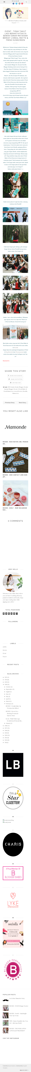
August (8, 691)
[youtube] (22, 4)
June (7, 694)
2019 (8, 387)
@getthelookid (9, 352)
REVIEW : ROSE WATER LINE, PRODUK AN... (15, 443)
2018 (6, 725)
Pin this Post (16, 382)
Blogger (11, 389)
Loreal (16, 391)
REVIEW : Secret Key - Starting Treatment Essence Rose (12, 713)
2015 (6, 733)
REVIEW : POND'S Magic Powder (18, 1006)
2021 (6, 679)
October (8, 687)
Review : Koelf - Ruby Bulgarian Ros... (15, 509)
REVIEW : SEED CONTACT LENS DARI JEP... (15, 476)
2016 (6, 730)
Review (20, 391)
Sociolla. (16, 347)
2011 (6, 742)
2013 (6, 737)
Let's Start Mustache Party (17, 998)
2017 (6, 728)
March (8, 701)
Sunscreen (15, 393)
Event (15, 389)
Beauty (12, 387)
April (7, 699)
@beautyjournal (19, 352)
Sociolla (25, 391)
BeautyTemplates (11, 1065)
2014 (6, 735)
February (8, 703)
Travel (4, 656)
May (7, 696)
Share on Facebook (16, 375)
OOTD (4, 647)
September (9, 689)
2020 (6, 682)
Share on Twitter (16, 379)
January (8, 723)
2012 (6, 740)
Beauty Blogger (19, 387)
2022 (6, 677)
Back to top (23, 1070)
